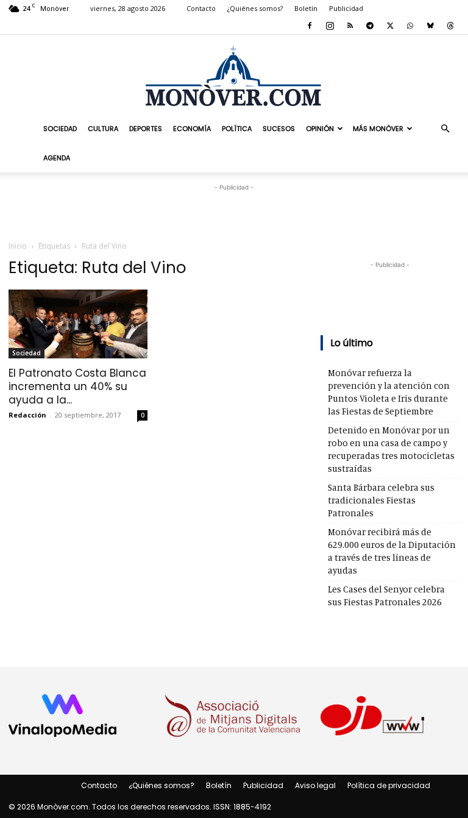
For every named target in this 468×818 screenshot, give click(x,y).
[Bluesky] (430, 25)
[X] (390, 25)
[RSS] (350, 25)
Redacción (27, 414)
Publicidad (346, 8)
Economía (192, 128)
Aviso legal (315, 785)
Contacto (201, 8)
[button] (444, 128)
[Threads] (450, 25)
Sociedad (60, 128)
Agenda (56, 158)
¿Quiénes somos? (255, 8)
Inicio (18, 246)
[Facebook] (309, 25)
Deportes (145, 128)
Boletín (305, 8)
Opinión (320, 128)
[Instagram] (330, 25)
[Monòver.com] (234, 75)
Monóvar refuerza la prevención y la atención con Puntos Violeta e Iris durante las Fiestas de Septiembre (389, 392)
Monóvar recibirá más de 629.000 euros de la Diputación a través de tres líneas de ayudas (392, 551)
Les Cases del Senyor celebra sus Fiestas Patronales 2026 (386, 595)
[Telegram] (370, 25)
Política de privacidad (388, 785)
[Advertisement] (234, 212)
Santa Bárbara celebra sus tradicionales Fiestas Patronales (381, 500)
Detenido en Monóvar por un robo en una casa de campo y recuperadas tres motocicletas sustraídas (391, 449)
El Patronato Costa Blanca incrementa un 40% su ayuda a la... (77, 386)
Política (237, 128)
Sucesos (279, 128)
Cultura (103, 128)
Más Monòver (378, 128)
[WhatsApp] (410, 25)
